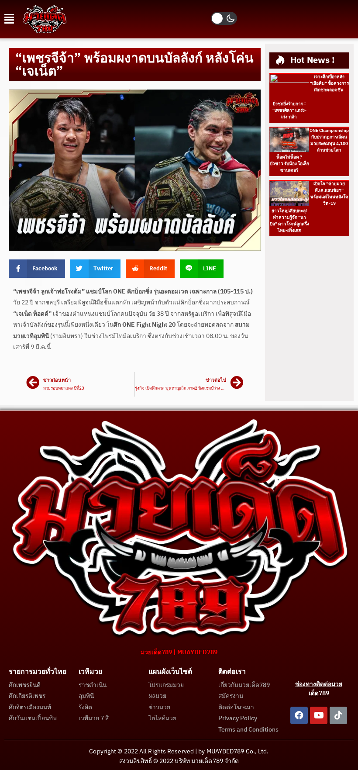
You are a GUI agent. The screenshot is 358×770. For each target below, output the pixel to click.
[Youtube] (318, 715)
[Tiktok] (338, 715)
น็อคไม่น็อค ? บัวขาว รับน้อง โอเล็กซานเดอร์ (289, 164)
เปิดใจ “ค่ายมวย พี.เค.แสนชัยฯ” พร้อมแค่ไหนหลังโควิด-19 (329, 193)
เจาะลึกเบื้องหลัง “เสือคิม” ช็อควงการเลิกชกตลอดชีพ (329, 83)
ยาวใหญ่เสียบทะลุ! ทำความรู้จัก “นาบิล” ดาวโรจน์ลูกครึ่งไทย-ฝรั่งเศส (289, 220)
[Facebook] (299, 715)
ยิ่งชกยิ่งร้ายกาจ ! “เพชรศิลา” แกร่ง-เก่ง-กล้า (289, 110)
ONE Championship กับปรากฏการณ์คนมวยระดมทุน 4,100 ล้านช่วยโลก (329, 140)
